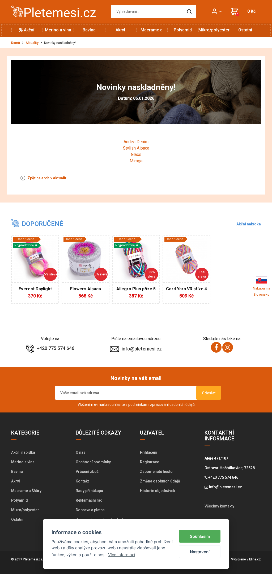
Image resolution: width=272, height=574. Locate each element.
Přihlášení (148, 452)
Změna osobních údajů (160, 481)
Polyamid (183, 29)
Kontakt (82, 481)
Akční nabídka (26, 32)
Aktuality (32, 43)
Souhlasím (200, 536)
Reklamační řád (89, 500)
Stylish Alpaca (136, 148)
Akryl (120, 29)
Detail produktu (36, 292)
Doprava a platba (90, 510)
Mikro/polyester (214, 29)
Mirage (136, 160)
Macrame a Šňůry (152, 32)
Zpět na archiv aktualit (46, 178)
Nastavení (200, 551)
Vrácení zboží (88, 471)
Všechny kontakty (219, 506)
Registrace (149, 462)
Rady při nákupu (89, 491)
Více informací (121, 554)
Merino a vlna (58, 29)
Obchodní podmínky (93, 462)
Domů (15, 43)
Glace (136, 154)
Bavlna (89, 29)
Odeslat (208, 393)
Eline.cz (255, 559)
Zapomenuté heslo (156, 471)
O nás (81, 452)
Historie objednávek (157, 491)
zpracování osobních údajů (172, 404)
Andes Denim (136, 141)
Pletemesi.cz (32, 559)
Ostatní (245, 29)
